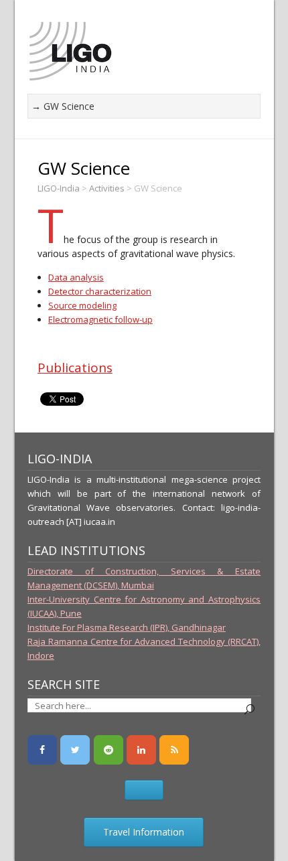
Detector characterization (99, 291)
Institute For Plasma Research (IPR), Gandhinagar (126, 627)
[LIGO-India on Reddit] (108, 750)
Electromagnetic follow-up (100, 319)
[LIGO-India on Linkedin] (141, 750)
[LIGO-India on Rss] (174, 750)
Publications (75, 367)
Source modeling (82, 305)
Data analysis (76, 277)
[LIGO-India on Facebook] (42, 750)
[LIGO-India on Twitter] (75, 750)
